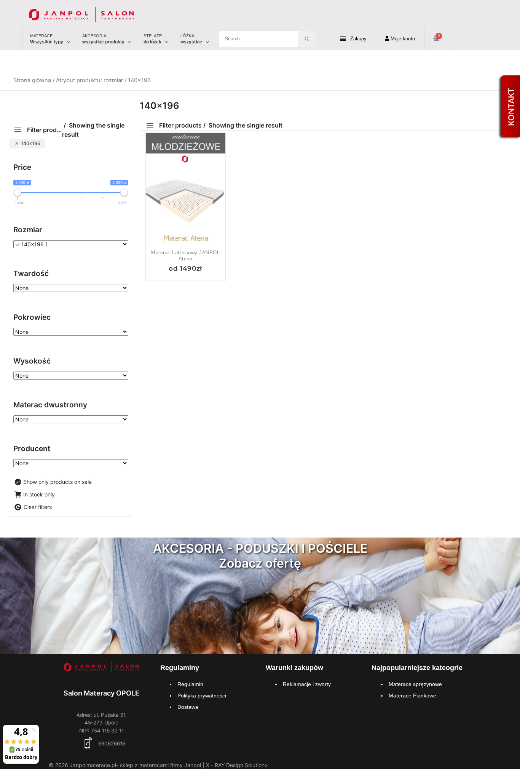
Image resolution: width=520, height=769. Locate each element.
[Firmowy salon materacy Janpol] (101, 668)
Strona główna (32, 80)
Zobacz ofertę (260, 563)
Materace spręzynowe (415, 684)
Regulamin (190, 684)
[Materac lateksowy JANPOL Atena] (185, 193)
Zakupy (358, 38)
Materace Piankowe (412, 695)
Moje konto (402, 38)
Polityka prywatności (201, 695)
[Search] (307, 39)
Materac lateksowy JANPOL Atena (185, 256)
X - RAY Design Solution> (237, 765)
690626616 (111, 743)
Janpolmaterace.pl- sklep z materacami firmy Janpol (135, 765)
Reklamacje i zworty (307, 684)
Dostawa (187, 707)
